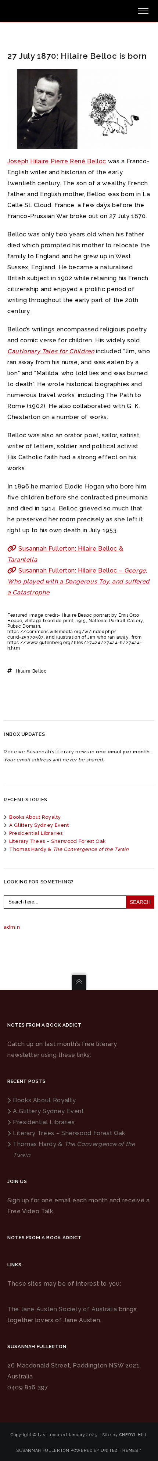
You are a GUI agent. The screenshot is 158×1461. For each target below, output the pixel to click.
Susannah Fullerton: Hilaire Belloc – (78, 581)
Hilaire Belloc (31, 671)
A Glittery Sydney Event (39, 825)
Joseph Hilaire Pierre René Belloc (56, 161)
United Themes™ (121, 1450)
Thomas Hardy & (69, 849)
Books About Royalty (35, 817)
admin (12, 927)
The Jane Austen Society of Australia (62, 1309)
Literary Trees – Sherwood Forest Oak (57, 841)
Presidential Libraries (36, 833)
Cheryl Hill (133, 1435)
